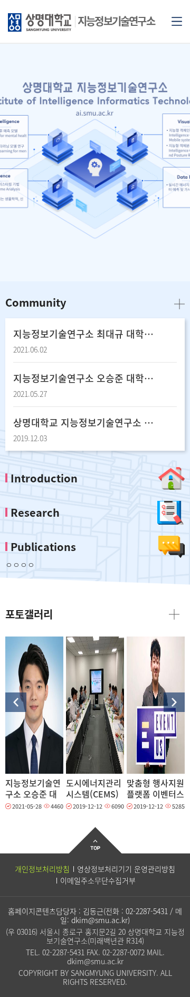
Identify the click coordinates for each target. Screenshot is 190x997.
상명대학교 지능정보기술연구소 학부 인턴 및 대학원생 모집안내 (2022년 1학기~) (84, 423)
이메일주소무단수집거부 (98, 880)
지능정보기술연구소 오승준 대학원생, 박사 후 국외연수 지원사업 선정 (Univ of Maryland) (84, 378)
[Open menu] (177, 20)
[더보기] (179, 303)
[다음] (174, 702)
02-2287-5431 (147, 911)
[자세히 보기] (34, 705)
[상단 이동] (95, 848)
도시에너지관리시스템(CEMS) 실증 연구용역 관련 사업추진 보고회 (93, 788)
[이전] (15, 702)
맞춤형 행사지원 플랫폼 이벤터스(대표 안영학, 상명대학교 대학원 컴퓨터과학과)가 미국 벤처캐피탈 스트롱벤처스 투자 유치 (155, 788)
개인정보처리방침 (42, 868)
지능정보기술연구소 (116, 21)
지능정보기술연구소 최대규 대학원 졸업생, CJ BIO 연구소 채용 (84, 334)
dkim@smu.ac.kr (99, 920)
